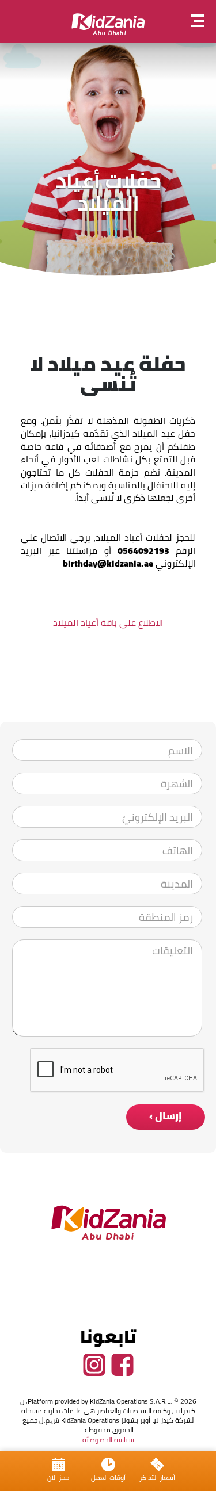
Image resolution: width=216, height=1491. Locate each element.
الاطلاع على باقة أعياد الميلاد (108, 622)
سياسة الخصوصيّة (108, 1439)
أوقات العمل (108, 1477)
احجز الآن (59, 1477)
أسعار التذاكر (157, 1477)
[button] (203, 22)
